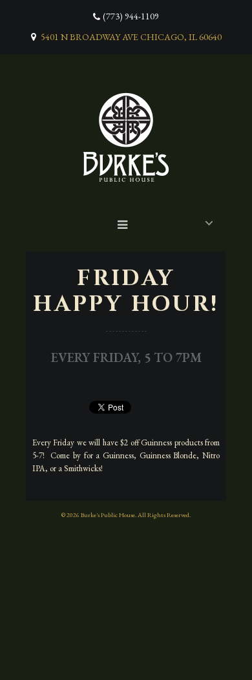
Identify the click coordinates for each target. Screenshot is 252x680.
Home (129, 221)
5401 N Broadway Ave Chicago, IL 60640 (131, 37)
